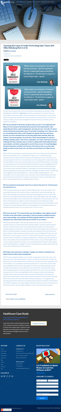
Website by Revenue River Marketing (48, 408)
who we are (3, 351)
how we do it (4, 355)
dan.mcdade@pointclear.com (22, 368)
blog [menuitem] (48, 1)
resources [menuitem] (43, 1)
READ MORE (40, 373)
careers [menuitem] (52, 1)
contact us (3, 366)
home (2, 349)
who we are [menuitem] (23, 1)
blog (2, 360)
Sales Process (14, 299)
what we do (3, 353)
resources (3, 357)
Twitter (12, 54)
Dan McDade (12, 51)
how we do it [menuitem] (37, 1)
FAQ (2, 369)
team (2, 364)
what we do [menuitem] (30, 1)
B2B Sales (22, 299)
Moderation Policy (50, 294)
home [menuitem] (17, 1)
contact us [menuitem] (19, 4)
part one (22, 113)
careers (2, 362)
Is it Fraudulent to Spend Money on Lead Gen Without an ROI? (47, 367)
